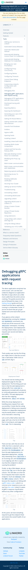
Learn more (18, 10)
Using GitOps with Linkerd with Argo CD (12, 220)
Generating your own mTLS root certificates (13, 115)
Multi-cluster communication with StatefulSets (13, 167)
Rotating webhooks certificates (10, 180)
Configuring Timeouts (11, 76)
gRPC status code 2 (9, 483)
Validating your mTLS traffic (13, 227)
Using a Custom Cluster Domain (12, 207)
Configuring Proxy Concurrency (10, 69)
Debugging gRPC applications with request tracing (14, 94)
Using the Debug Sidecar (12, 224)
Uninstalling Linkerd (10, 193)
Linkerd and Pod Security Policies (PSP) (12, 150)
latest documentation (10, 17)
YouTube (22, 553)
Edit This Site (14, 563)
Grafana (7, 129)
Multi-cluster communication (13, 163)
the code (11, 487)
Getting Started (8, 33)
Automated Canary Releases (13, 47)
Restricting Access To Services (11, 175)
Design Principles (8, 242)
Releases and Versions (10, 238)
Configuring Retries (10, 73)
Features (6, 36)
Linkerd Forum (8, 556)
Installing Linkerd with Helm (13, 141)
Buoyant (14, 539)
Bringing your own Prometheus (10, 65)
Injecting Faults (9, 135)
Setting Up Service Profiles (13, 187)
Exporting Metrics (10, 108)
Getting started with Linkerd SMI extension (13, 122)
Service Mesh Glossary (10, 248)
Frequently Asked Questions (12, 236)
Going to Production (9, 244)
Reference (6, 230)
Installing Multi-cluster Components (11, 145)
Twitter (21, 556)
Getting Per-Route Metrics (12, 119)
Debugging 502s (9, 91)
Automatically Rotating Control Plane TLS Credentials (14, 55)
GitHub (5, 551)
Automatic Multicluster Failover (11, 50)
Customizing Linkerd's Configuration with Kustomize (11, 86)
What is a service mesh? (11, 232)
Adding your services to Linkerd (12, 43)
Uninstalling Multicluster (12, 196)
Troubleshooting (9, 190)
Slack (5, 553)
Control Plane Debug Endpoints (11, 80)
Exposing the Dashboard (12, 111)
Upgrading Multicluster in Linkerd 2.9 (12, 202)
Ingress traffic (8, 132)
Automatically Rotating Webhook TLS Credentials (12, 60)
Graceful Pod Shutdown (12, 126)
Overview (6, 30)
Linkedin (21, 551)
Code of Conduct (15, 542)
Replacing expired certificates (14, 171)
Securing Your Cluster (11, 184)
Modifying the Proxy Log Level (12, 159)
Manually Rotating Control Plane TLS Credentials (12, 155)
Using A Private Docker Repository (11, 212)
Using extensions (10, 216)
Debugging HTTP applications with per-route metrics (14, 99)
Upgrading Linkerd (10, 199)
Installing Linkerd (10, 138)
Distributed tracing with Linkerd (12, 104)
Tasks (5, 39)
